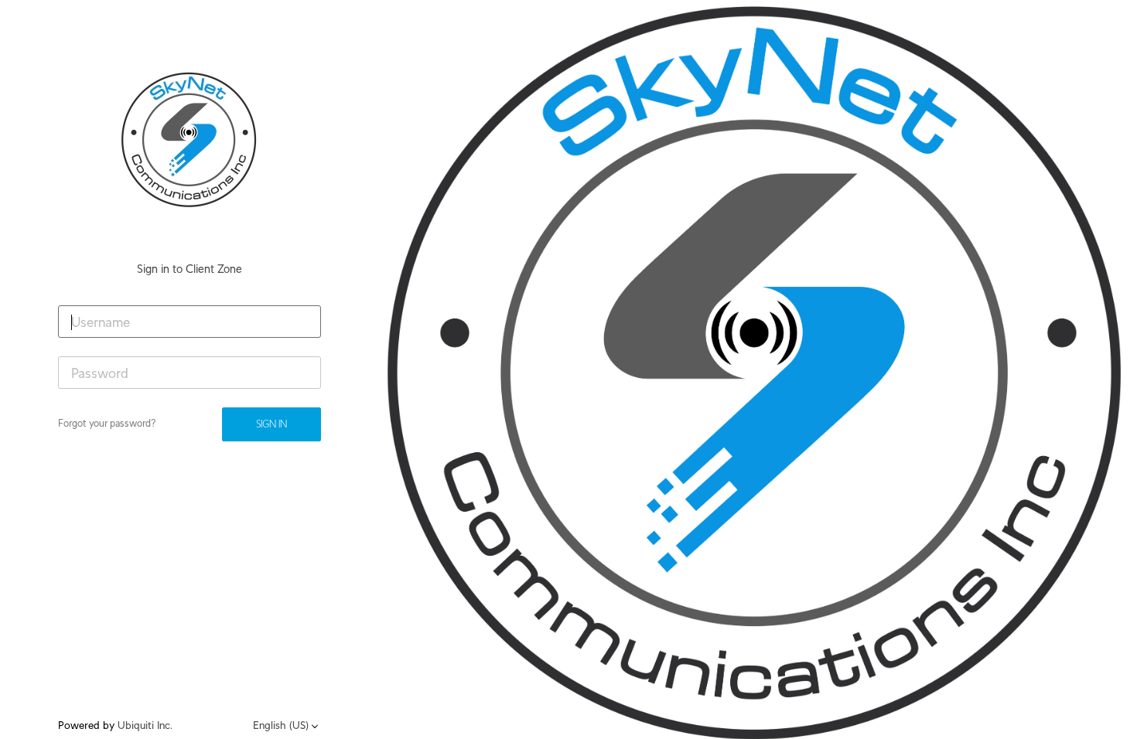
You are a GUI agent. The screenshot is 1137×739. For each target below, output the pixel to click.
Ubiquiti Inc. (145, 725)
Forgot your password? (107, 423)
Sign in (271, 424)
